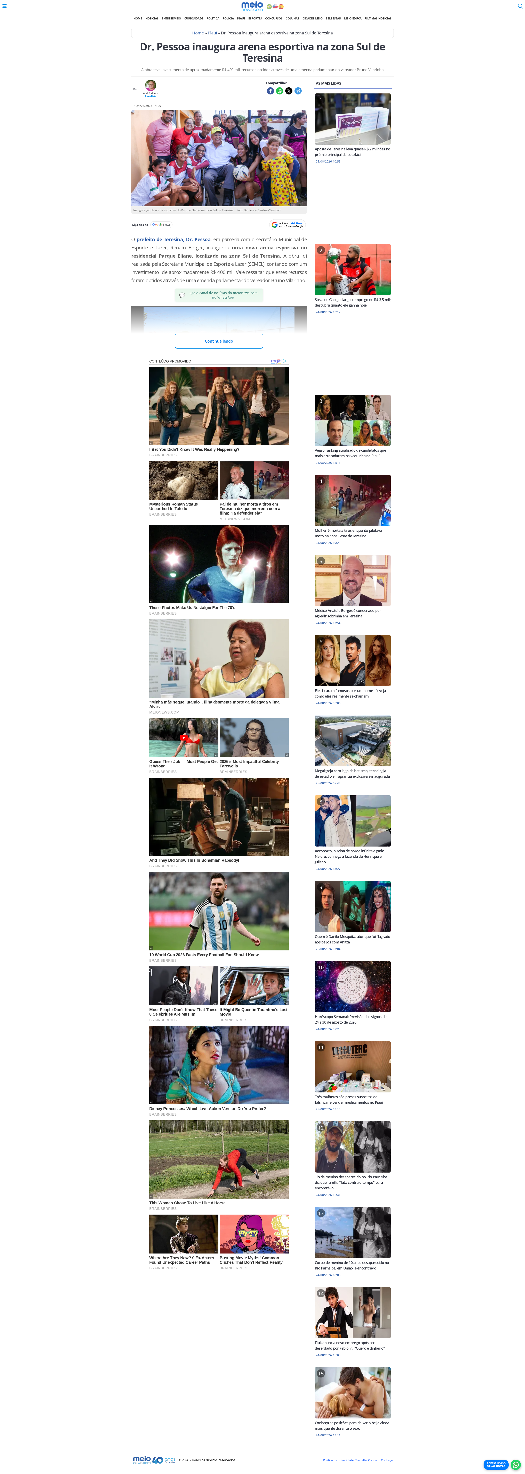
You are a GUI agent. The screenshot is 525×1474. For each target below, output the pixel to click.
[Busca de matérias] (520, 7)
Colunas (292, 18)
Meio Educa (353, 18)
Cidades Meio (312, 18)
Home (138, 18)
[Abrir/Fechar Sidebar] (4, 6)
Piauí (241, 18)
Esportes (255, 18)
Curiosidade (193, 18)
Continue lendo (219, 341)
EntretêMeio (171, 18)
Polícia (228, 18)
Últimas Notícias (378, 18)
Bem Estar (333, 18)
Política (213, 18)
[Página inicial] (252, 6)
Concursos (273, 18)
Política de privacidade (338, 1460)
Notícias (152, 18)
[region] (353, 206)
